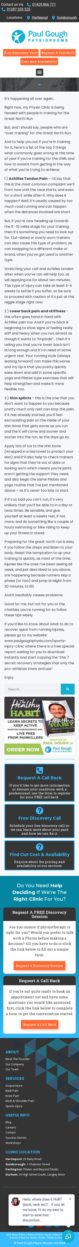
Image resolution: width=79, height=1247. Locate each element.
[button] (39, 72)
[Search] (68, 689)
